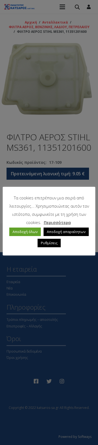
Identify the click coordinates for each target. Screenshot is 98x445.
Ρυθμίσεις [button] (49, 242)
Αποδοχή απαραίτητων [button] (66, 231)
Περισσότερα (57, 222)
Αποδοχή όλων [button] (25, 231)
